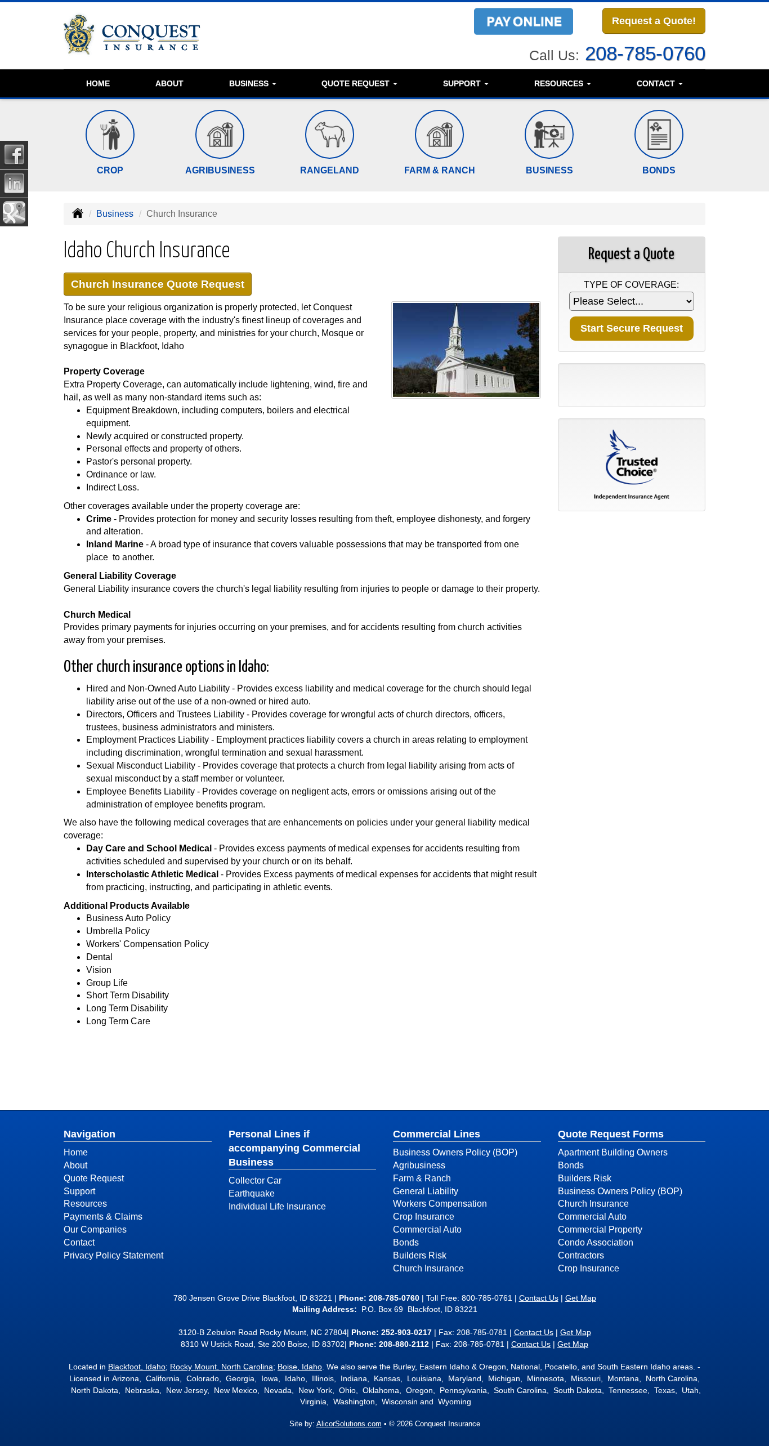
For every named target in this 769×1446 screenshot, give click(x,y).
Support (79, 1191)
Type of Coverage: (631, 284)
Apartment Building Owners (613, 1152)
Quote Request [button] (356, 83)
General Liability (425, 1191)
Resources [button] (559, 83)
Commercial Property (600, 1229)
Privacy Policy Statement (113, 1255)
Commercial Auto (427, 1229)
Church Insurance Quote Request (157, 284)
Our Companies (95, 1229)
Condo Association (595, 1242)
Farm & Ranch (422, 1178)
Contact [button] (657, 83)
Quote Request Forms (611, 1134)
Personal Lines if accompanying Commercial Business (294, 1148)
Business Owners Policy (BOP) (455, 1152)
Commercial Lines (436, 1134)
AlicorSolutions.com (349, 1424)
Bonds (406, 1242)
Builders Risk (419, 1255)
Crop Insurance (423, 1216)
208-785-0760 (645, 53)
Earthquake (252, 1193)
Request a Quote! (654, 20)
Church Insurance (428, 1268)
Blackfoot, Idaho (137, 1366)
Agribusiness (419, 1165)
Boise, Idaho (300, 1366)
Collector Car (255, 1180)
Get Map (580, 1297)
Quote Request (94, 1178)
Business (114, 213)
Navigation (89, 1134)
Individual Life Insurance (277, 1206)
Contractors (581, 1255)
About (169, 83)
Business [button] (250, 83)
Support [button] (463, 83)
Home (98, 83)
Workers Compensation (440, 1203)
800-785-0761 (487, 1297)
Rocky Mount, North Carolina (221, 1366)
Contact (79, 1242)
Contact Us (538, 1297)
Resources (85, 1203)
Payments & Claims (103, 1216)
